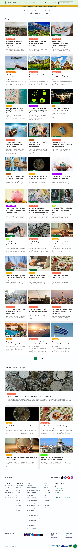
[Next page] (42, 358)
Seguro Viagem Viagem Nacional (33, 515)
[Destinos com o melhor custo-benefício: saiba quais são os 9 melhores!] (62, 297)
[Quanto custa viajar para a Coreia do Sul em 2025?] (62, 96)
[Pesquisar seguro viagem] (75, 546)
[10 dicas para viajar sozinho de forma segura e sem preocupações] (16, 297)
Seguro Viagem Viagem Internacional (34, 513)
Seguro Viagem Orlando (31, 493)
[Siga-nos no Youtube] (68, 477)
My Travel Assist (19, 498)
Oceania (45, 498)
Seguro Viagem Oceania (31, 517)
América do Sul (47, 492)
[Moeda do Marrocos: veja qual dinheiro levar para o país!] (16, 229)
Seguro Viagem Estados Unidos (33, 488)
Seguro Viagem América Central (33, 507)
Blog (40, 2)
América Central (47, 493)
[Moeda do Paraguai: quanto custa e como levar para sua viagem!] (16, 263)
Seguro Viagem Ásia (30, 512)
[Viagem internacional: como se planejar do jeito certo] (16, 164)
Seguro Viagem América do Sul (33, 505)
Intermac (18, 508)
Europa (45, 488)
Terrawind (18, 510)
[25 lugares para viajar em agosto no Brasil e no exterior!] (39, 29)
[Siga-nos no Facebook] (65, 477)
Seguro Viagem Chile (31, 502)
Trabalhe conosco (8, 495)
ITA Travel (18, 492)
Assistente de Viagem (48, 503)
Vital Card (18, 500)
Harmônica (18, 503)
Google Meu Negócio (9, 497)
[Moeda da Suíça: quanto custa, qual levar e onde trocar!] (39, 229)
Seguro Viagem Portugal (31, 497)
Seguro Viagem (22, 2)
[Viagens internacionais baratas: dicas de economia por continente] (39, 330)
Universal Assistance (20, 493)
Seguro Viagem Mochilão (31, 527)
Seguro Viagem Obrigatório (32, 522)
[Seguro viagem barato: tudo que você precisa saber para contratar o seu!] (16, 196)
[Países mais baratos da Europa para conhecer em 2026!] (39, 63)
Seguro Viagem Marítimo (31, 520)
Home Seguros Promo (9, 485)
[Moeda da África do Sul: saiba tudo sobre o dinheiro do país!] (62, 196)
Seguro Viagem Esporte (31, 528)
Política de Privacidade (9, 492)
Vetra (17, 512)
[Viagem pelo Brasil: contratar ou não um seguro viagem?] (16, 330)
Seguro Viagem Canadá (31, 492)
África (45, 495)
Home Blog (46, 485)
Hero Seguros (18, 502)
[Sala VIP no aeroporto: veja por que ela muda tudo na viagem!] (16, 63)
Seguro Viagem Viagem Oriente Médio (34, 518)
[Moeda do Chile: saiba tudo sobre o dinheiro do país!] (39, 164)
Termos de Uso (7, 493)
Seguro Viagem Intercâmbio (32, 525)
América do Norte (47, 490)
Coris (17, 488)
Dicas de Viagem (47, 502)
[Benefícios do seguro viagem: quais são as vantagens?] (62, 164)
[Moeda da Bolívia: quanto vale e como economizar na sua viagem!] (39, 263)
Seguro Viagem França (31, 498)
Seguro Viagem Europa (31, 487)
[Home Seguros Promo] (10, 3)
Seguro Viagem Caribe (31, 503)
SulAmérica (18, 487)
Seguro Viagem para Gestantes (33, 523)
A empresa (7, 487)
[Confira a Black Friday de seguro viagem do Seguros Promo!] (39, 96)
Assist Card (18, 490)
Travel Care (18, 505)
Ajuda (53, 2)
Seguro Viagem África (31, 510)
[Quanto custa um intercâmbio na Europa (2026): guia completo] (62, 29)
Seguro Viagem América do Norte (33, 490)
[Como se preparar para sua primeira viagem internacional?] (39, 130)
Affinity (17, 495)
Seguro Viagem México (31, 508)
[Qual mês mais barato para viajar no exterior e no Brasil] (39, 297)
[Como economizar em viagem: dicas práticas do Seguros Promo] (16, 130)
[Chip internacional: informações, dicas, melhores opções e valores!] (62, 130)
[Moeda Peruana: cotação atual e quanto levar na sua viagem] (62, 229)
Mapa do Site (46, 507)
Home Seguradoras (20, 485)
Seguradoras (32, 2)
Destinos (46, 487)
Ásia (45, 497)
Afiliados (6, 490)
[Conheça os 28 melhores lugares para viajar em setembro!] (16, 29)
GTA (17, 497)
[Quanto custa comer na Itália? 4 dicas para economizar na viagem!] (62, 263)
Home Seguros (29, 485)
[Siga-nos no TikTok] (61, 477)
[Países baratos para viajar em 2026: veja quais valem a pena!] (62, 63)
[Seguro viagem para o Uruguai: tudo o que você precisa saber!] (62, 330)
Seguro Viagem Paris (31, 495)
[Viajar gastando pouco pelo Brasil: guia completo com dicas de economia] (16, 96)
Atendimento (7, 488)
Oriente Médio (47, 500)
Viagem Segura (47, 505)
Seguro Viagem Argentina (32, 500)
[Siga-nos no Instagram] (71, 477)
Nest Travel (18, 507)
